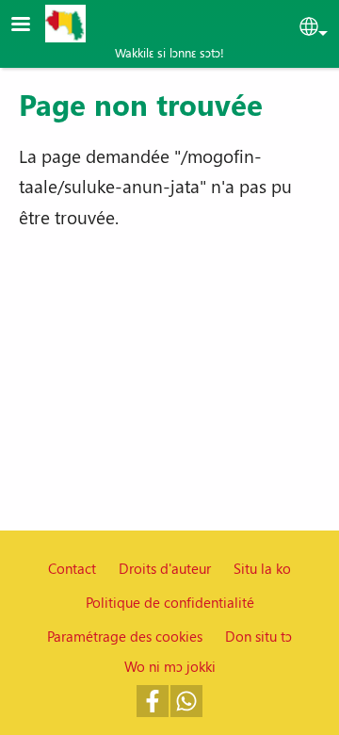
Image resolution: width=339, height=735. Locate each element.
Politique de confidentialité (170, 602)
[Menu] (32, 25)
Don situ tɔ (258, 636)
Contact (72, 568)
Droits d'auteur (165, 568)
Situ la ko (262, 568)
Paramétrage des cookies (124, 636)
